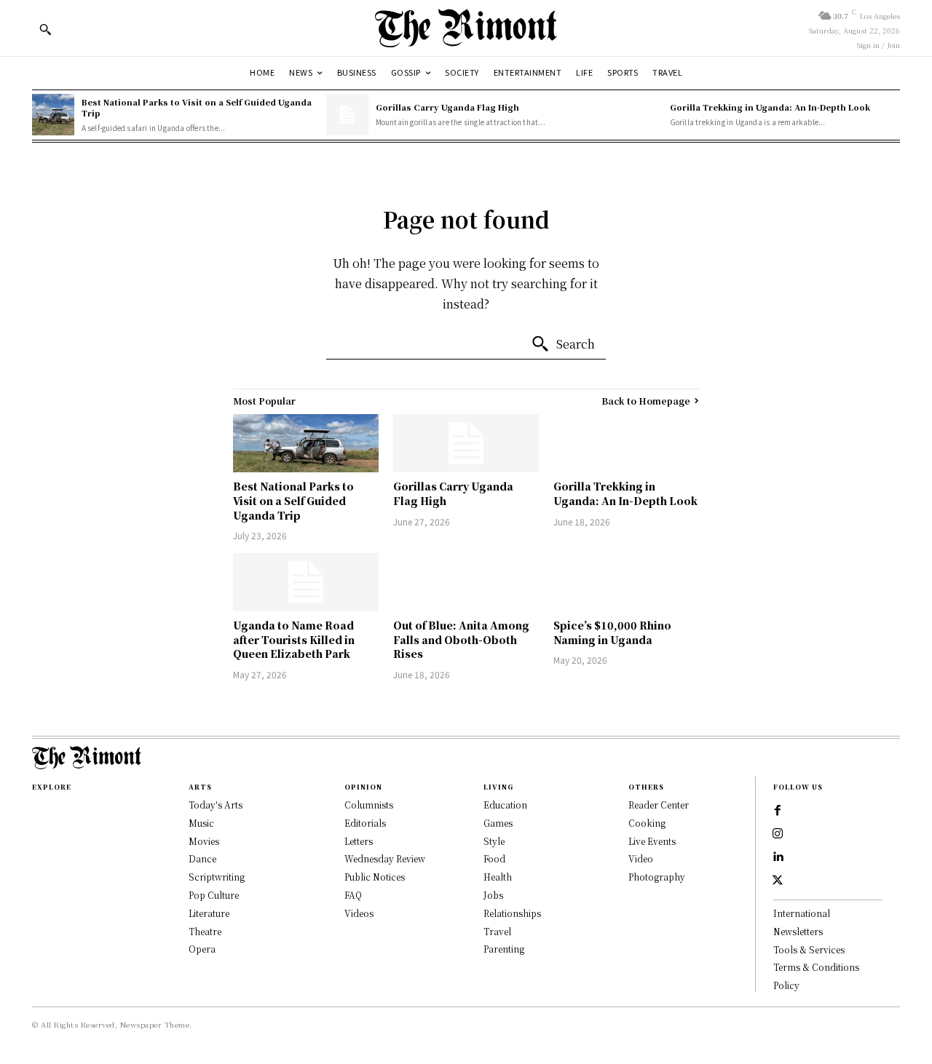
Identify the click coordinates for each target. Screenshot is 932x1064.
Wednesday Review (384, 858)
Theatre (205, 931)
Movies (204, 841)
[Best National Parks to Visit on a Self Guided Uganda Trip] (53, 115)
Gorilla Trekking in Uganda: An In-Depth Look (770, 107)
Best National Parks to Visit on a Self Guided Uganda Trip (197, 107)
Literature (209, 913)
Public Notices (374, 876)
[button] (45, 29)
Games (498, 823)
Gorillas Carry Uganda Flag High (447, 107)
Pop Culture (214, 895)
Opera (202, 948)
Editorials (365, 823)
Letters (358, 841)
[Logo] (466, 28)
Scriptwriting (217, 876)
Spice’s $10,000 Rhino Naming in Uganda (612, 632)
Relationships (512, 913)
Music (201, 823)
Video (640, 858)
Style (494, 841)
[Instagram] (777, 834)
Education (505, 804)
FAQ (353, 895)
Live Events (652, 841)
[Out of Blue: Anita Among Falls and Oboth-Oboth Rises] (466, 582)
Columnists (368, 804)
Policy (786, 985)
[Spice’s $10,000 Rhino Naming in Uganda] (626, 582)
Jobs (493, 895)
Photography (656, 876)
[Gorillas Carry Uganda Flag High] (347, 115)
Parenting (503, 948)
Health (497, 876)
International (801, 913)
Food (494, 858)
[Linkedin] (777, 857)
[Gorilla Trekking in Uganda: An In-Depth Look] (641, 115)
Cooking (647, 823)
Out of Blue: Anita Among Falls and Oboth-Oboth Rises (461, 639)
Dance (202, 858)
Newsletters (798, 931)
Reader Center (658, 804)
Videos (359, 913)
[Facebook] (777, 810)
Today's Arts (215, 804)
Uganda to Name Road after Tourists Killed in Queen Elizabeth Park (294, 639)
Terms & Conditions (816, 967)
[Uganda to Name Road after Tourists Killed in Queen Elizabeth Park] (306, 582)
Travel (497, 931)
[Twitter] (777, 880)
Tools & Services (809, 949)
